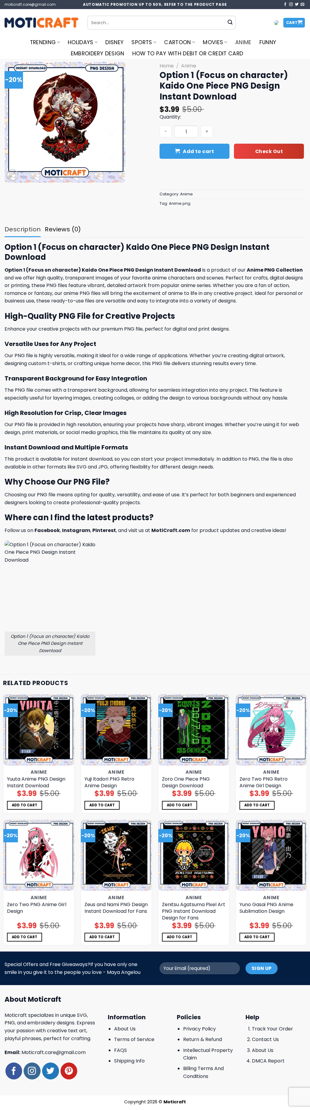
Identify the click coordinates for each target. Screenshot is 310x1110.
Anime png (179, 203)
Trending (43, 42)
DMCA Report (268, 1060)
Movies (213, 42)
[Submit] (230, 23)
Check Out (269, 151)
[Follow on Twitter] (296, 4)
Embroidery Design (97, 53)
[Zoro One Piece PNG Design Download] (193, 729)
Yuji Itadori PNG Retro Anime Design (109, 782)
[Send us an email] (302, 4)
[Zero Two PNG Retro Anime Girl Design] (271, 729)
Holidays (81, 42)
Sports (141, 42)
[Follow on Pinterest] (69, 1071)
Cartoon (177, 42)
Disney (114, 42)
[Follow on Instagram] (291, 4)
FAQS (120, 1050)
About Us (125, 1028)
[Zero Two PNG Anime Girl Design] (38, 855)
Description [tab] (23, 229)
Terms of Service (134, 1039)
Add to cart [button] (25, 805)
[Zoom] (12, 175)
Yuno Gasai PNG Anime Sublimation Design (266, 908)
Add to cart (198, 151)
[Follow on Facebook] (285, 4)
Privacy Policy (199, 1028)
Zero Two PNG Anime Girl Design (36, 908)
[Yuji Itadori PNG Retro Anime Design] (116, 729)
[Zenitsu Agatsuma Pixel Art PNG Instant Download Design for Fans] (193, 855)
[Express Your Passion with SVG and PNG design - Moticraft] (41, 22)
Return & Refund (202, 1039)
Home (167, 65)
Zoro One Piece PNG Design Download (186, 782)
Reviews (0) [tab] (63, 229)
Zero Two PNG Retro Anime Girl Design (263, 782)
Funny (267, 42)
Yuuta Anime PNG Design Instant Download (36, 782)
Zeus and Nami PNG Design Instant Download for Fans (116, 908)
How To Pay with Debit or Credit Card (187, 53)
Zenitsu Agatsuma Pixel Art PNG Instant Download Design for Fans (193, 911)
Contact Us (265, 1039)
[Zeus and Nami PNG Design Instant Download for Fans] (116, 855)
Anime (243, 42)
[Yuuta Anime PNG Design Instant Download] (38, 729)
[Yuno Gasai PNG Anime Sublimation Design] (271, 855)
